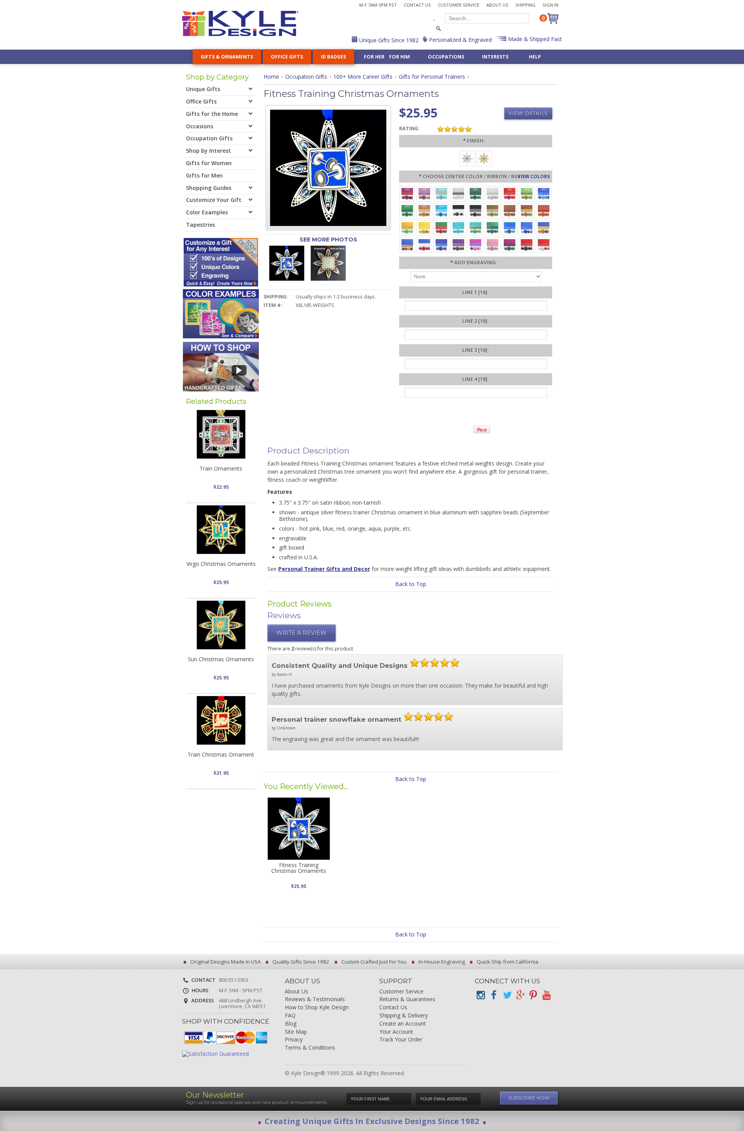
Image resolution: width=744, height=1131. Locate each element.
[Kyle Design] (240, 23)
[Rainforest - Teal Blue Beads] (492, 227)
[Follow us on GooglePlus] (520, 995)
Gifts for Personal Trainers (432, 76)
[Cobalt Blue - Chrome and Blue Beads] (526, 227)
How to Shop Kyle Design (317, 1007)
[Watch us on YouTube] (546, 995)
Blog (290, 1024)
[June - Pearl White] (492, 193)
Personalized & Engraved (459, 39)
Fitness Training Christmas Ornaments (298, 867)
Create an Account (402, 1024)
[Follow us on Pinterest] (533, 995)
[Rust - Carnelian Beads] (509, 210)
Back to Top (410, 584)
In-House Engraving (441, 961)
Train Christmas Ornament (221, 754)
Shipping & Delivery (403, 1015)
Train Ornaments (221, 468)
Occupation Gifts (306, 76)
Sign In (550, 5)
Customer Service (458, 5)
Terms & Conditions (310, 1048)
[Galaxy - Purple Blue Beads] (441, 244)
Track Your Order (400, 1039)
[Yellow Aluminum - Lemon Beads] (424, 227)
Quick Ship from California (506, 961)
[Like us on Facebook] (493, 995)
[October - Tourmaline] (407, 210)
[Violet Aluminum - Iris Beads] (458, 244)
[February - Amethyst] (424, 193)
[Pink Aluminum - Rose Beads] (492, 244)
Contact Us (417, 5)
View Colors (534, 176)
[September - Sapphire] (543, 193)
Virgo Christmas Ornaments (221, 563)
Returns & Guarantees (407, 999)
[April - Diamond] (458, 193)
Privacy (294, 1039)
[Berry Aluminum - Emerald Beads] (509, 244)
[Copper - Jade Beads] (526, 210)
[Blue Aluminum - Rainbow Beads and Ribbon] (407, 244)
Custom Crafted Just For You (373, 961)
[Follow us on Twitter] (507, 995)
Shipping (525, 5)
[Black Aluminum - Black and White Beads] (458, 210)
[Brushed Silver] (467, 158)
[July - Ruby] (509, 193)
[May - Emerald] (475, 193)
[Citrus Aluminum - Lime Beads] (407, 227)
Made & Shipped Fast (534, 39)
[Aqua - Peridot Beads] (475, 227)
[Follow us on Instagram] (480, 995)
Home (271, 76)
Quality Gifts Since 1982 (300, 961)
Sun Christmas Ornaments (221, 659)
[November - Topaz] (424, 210)
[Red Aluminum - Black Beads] (526, 244)
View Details (528, 113)
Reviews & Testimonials (315, 999)
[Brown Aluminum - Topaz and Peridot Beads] (492, 210)
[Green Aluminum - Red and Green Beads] (441, 227)
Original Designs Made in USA (225, 961)
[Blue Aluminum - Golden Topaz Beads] (543, 227)
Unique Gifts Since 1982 (388, 40)
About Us (497, 5)
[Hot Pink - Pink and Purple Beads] (475, 244)
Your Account (396, 1032)
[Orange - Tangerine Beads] (543, 210)
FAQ (290, 1015)
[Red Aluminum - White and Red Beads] (543, 244)
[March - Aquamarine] (441, 193)
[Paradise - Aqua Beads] (458, 227)
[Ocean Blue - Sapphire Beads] (509, 227)
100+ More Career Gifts (363, 76)
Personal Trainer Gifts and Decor (324, 568)
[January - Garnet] (407, 193)
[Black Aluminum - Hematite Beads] (475, 210)
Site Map (296, 1032)
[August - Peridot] (526, 193)
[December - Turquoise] (441, 210)
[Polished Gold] (484, 158)
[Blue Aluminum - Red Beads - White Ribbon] (424, 244)
